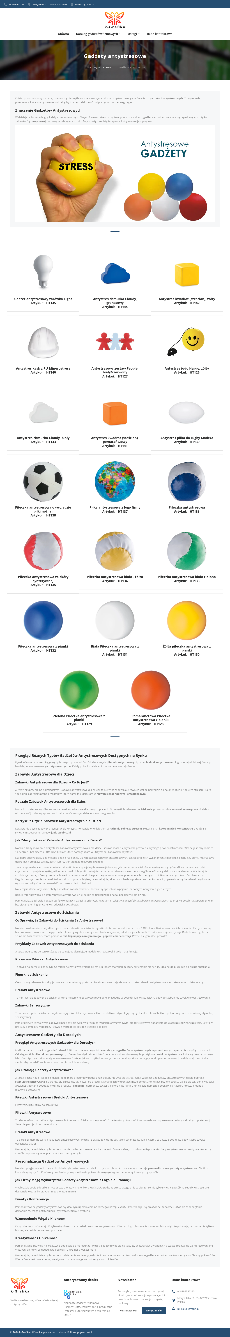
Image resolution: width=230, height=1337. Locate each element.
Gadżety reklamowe (99, 67)
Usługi (132, 34)
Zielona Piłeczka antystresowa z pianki (79, 718)
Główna (63, 34)
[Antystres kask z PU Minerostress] (43, 342)
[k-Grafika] (115, 20)
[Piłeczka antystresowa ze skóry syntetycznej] (43, 550)
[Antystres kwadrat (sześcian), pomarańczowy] (115, 412)
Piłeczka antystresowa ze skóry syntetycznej (43, 579)
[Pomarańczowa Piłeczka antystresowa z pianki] (151, 690)
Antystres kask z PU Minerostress (43, 368)
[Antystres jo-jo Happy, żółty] (187, 342)
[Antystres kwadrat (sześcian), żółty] (187, 273)
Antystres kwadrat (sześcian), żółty (187, 299)
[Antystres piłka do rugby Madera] (187, 412)
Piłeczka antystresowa (187, 507)
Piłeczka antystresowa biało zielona (187, 577)
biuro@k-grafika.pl (84, 4)
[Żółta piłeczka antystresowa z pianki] (187, 620)
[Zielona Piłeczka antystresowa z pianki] (79, 690)
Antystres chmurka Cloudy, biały (43, 438)
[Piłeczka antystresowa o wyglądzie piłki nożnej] (43, 481)
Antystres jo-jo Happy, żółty (187, 368)
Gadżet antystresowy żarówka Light (43, 299)
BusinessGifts (72, 1307)
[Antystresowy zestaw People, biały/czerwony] (115, 342)
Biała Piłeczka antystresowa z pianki (115, 648)
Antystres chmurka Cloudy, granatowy (115, 301)
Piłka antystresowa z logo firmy (114, 507)
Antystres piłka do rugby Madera (186, 438)
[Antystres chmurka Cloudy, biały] (43, 412)
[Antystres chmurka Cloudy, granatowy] (115, 273)
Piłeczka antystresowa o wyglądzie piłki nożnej (43, 509)
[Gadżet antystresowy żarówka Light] (43, 273)
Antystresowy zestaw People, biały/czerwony (115, 370)
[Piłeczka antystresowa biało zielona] (187, 550)
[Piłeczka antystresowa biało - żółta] (115, 550)
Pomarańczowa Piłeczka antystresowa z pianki (151, 718)
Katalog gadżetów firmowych (97, 34)
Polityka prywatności (79, 1332)
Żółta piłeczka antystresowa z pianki (187, 648)
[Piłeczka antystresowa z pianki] (43, 620)
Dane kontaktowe (159, 34)
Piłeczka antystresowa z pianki (43, 646)
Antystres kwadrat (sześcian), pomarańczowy (115, 440)
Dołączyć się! (154, 1310)
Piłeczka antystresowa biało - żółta (115, 577)
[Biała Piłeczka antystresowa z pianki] (115, 620)
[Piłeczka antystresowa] (187, 481)
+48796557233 (16, 4)
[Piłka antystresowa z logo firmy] (115, 481)
